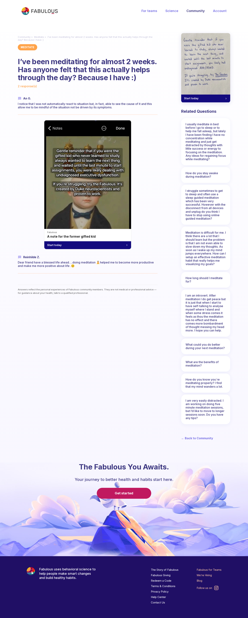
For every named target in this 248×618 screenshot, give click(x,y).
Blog (199, 580)
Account (220, 11)
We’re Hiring (204, 575)
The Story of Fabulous (164, 569)
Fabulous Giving (160, 575)
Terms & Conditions (163, 586)
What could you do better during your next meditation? (205, 346)
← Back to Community (197, 438)
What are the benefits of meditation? (202, 363)
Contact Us (158, 602)
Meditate (39, 36)
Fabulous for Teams (209, 569)
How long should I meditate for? (204, 279)
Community (195, 11)
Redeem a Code (161, 580)
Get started (124, 493)
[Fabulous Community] (39, 11)
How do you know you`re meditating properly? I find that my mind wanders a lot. (204, 383)
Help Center (158, 597)
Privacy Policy (159, 591)
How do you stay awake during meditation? (202, 174)
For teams (149, 11)
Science (171, 11)
